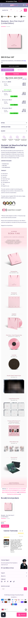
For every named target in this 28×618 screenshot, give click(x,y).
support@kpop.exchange (8, 567)
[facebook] (7, 581)
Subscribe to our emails (5, 586)
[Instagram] (1, 581)
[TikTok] (13, 581)
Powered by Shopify (19, 594)
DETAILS (3, 122)
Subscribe (25, 588)
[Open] (3, 614)
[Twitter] (10, 581)
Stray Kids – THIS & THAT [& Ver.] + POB (6, 546)
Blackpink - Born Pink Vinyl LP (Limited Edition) (7, 516)
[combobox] (4, 609)
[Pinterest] (4, 581)
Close (14, 572)
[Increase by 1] (4, 73)
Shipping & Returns (5, 126)
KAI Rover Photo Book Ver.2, (11, 492)
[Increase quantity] (6, 615)
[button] (1, 1)
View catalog (2, 5)
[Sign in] (23, 5)
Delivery (3, 131)
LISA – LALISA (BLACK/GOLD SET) (13, 488)
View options (5, 526)
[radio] (14, 83)
